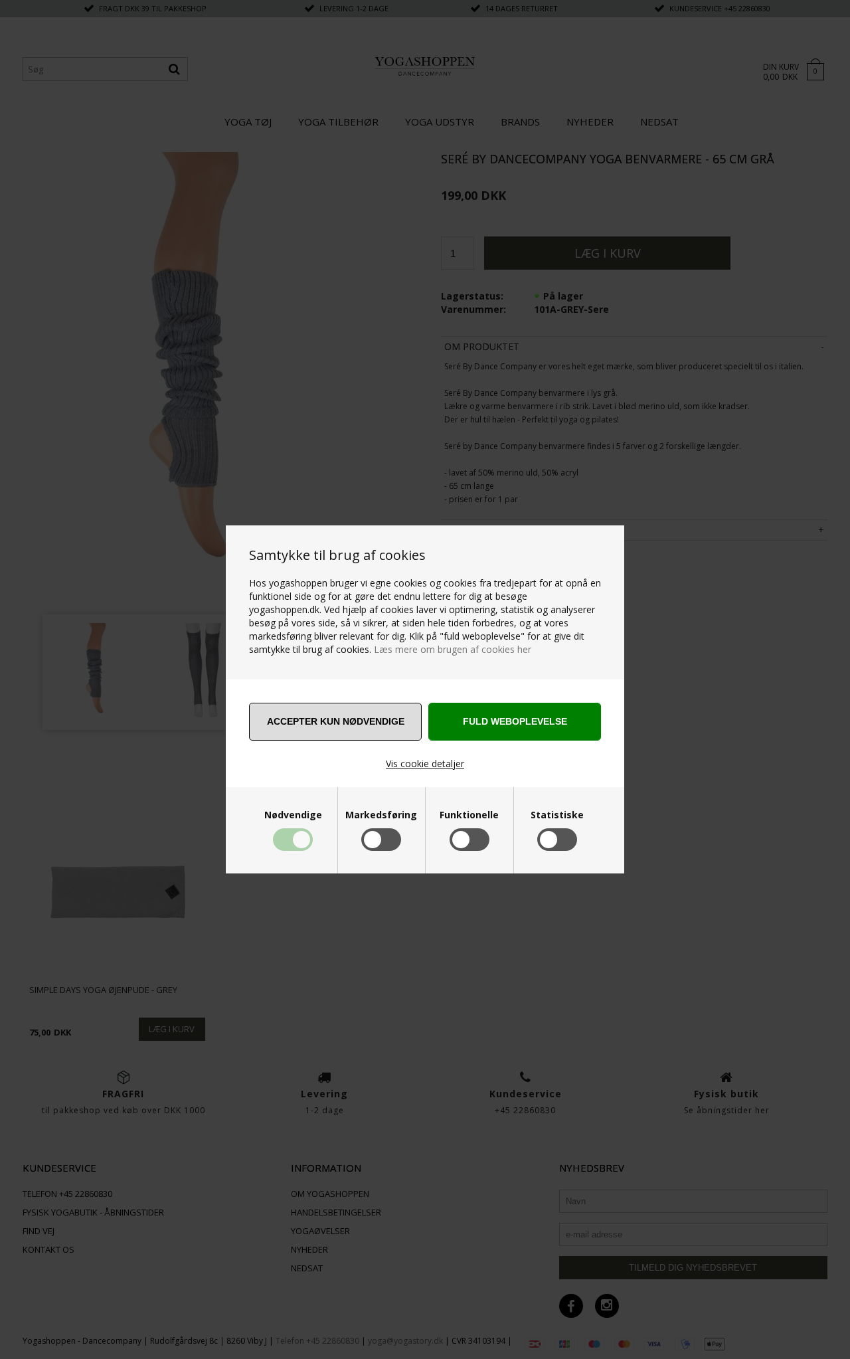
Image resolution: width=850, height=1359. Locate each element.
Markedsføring (381, 815)
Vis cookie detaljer (425, 763)
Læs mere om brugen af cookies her (452, 649)
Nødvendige (293, 815)
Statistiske (557, 815)
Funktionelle (469, 815)
